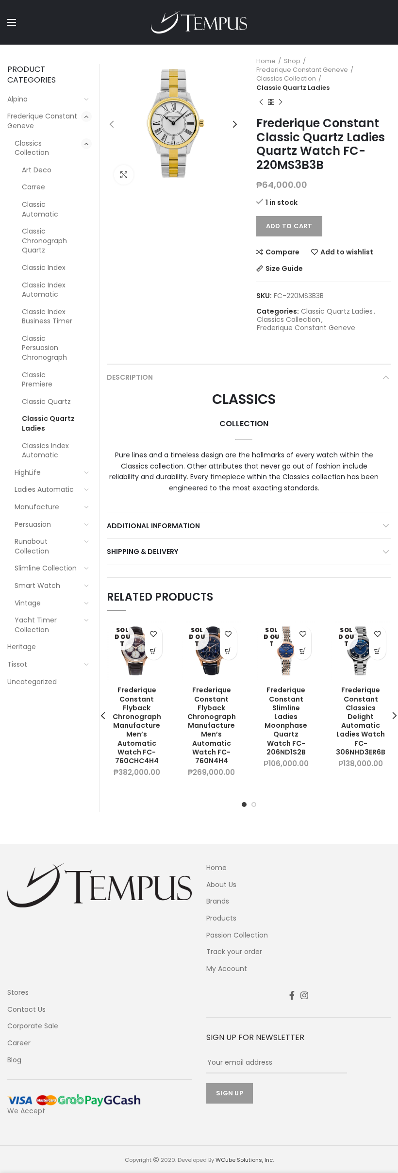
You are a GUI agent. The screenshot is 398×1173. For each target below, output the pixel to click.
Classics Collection (286, 78)
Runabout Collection (32, 546)
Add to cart (289, 226)
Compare (282, 252)
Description (130, 377)
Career (19, 1043)
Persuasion (33, 524)
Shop (292, 61)
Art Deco (36, 170)
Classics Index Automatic (45, 450)
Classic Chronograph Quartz (44, 240)
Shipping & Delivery (142, 551)
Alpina (17, 99)
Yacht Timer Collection (36, 625)
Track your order (234, 951)
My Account (226, 968)
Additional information (153, 526)
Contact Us (26, 1009)
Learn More (153, 651)
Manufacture (37, 507)
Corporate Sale (32, 1026)
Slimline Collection (46, 568)
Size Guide (284, 268)
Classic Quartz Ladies (293, 88)
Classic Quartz (46, 401)
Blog (14, 1060)
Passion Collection (237, 935)
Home (266, 61)
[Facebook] (292, 995)
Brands (217, 901)
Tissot (17, 664)
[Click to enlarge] (123, 174)
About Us (221, 884)
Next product (280, 102)
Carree (33, 187)
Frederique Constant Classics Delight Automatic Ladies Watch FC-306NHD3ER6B (360, 721)
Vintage (28, 603)
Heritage (21, 647)
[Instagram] (304, 995)
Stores (18, 992)
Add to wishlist (346, 252)
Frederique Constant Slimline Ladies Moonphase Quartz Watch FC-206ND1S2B (286, 721)
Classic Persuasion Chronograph (44, 348)
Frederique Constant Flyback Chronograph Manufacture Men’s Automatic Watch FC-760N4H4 (211, 725)
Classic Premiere (37, 379)
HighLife (28, 472)
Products (221, 918)
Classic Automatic (40, 209)
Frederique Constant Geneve (302, 70)
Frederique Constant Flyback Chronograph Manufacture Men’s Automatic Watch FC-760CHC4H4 (137, 725)
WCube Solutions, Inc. (245, 1160)
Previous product (261, 102)
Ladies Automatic (44, 489)
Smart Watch (37, 585)
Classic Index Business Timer (47, 316)
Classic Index (44, 267)
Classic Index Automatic (44, 290)
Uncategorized (32, 682)
